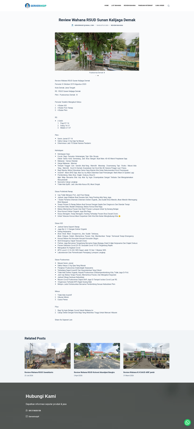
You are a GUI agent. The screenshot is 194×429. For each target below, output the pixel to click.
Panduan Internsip (145, 5)
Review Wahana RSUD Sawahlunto (39, 372)
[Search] (168, 6)
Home (107, 5)
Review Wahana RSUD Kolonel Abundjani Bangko (94, 372)
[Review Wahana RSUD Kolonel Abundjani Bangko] (97, 356)
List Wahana (116, 5)
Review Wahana (130, 5)
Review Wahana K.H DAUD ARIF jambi (138, 372)
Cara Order (159, 5)
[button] (57, 53)
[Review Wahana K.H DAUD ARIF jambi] (146, 356)
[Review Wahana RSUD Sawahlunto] (48, 356)
